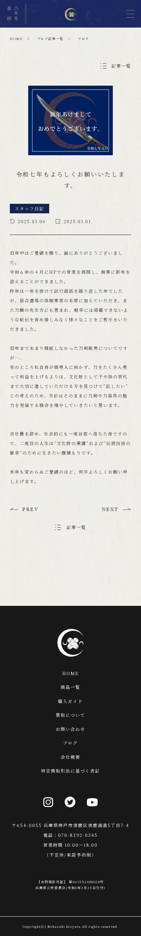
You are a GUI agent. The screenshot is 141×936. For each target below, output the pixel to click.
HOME (16, 38)
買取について (70, 715)
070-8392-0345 (77, 835)
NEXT (110, 510)
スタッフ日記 (29, 208)
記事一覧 (121, 66)
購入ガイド (70, 701)
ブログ (70, 743)
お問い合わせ (70, 729)
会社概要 (70, 757)
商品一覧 (70, 687)
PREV (30, 510)
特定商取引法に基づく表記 (70, 771)
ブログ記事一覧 (50, 38)
